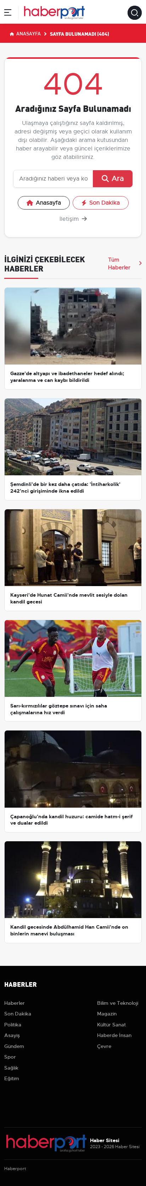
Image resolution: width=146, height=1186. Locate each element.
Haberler (14, 1003)
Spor (10, 1057)
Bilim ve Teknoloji (117, 1003)
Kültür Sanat (111, 1024)
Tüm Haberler (119, 264)
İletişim (70, 219)
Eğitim (11, 1078)
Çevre (104, 1046)
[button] (7, 13)
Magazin (107, 1013)
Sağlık (11, 1068)
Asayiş (12, 1035)
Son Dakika (104, 202)
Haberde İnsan (114, 1035)
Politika (12, 1024)
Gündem (14, 1046)
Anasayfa (28, 33)
